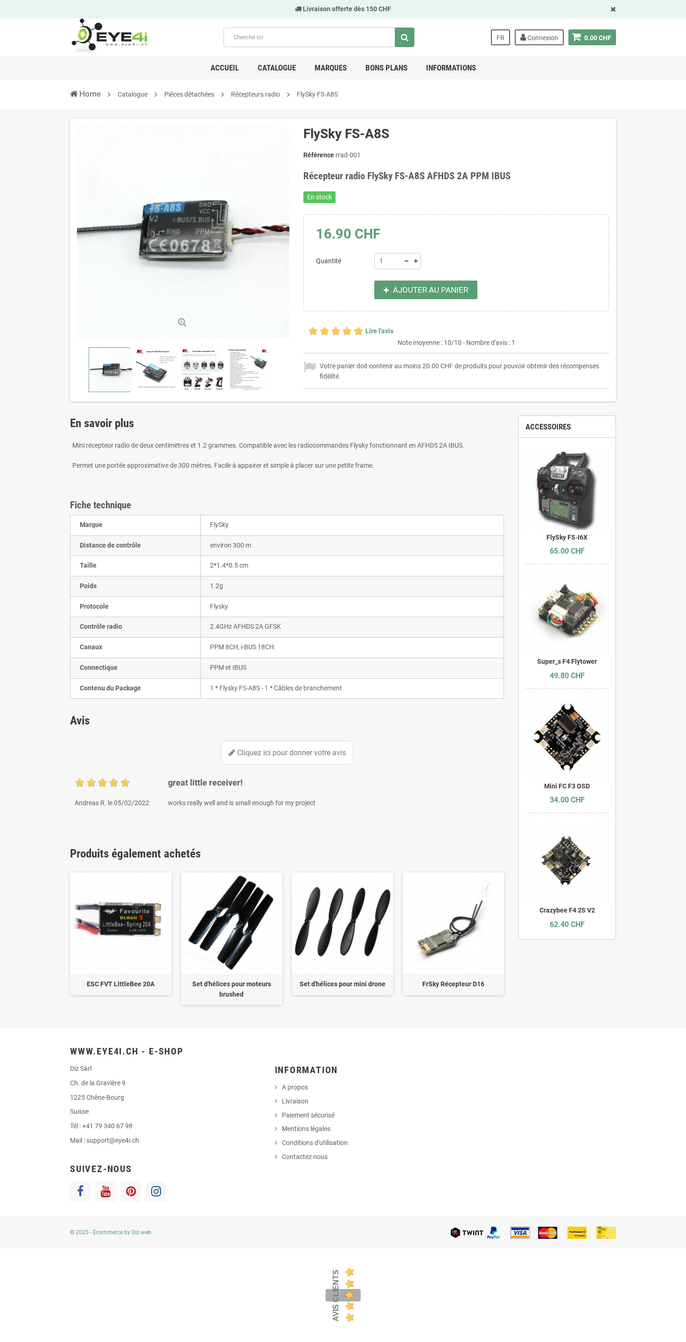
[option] (120, 933)
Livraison (295, 1101)
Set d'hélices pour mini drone (342, 984)
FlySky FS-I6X (567, 537)
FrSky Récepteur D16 (453, 984)
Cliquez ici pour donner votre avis (290, 752)
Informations (451, 67)
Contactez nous (305, 1156)
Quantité (328, 261)
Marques (331, 67)
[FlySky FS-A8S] (109, 369)
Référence (318, 155)
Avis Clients (336, 1295)
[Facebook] (80, 1191)
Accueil (224, 67)
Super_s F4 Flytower (567, 661)
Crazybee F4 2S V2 (567, 910)
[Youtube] (105, 1191)
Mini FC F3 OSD (567, 786)
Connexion (542, 38)
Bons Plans (386, 67)
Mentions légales (306, 1128)
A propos (295, 1087)
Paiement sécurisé (308, 1115)
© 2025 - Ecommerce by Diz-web (110, 1232)
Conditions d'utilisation (315, 1142)
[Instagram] (156, 1191)
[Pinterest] (130, 1191)
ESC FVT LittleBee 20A (120, 984)
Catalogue (277, 67)
